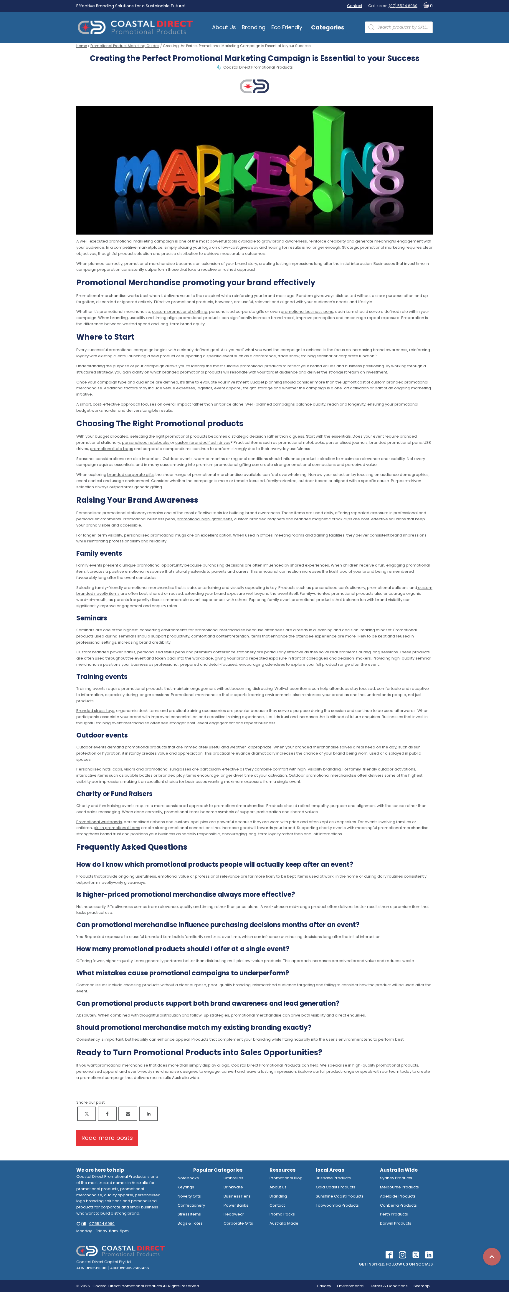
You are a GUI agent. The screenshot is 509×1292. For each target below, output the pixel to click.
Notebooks (188, 1178)
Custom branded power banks (105, 652)
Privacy (324, 1286)
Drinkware (233, 1187)
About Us (224, 27)
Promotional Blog (286, 1178)
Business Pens (237, 1196)
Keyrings (186, 1187)
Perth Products (394, 1214)
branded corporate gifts (130, 474)
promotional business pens (307, 311)
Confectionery (191, 1205)
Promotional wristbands (99, 822)
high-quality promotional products (385, 1065)
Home (81, 45)
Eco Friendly (286, 27)
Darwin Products (395, 1223)
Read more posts (107, 1138)
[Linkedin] (148, 1114)
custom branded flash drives (202, 442)
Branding (253, 27)
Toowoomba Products (337, 1205)
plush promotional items (117, 828)
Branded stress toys (95, 710)
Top (492, 1257)
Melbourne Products (399, 1187)
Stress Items (189, 1214)
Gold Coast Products (335, 1187)
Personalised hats (93, 769)
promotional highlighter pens (204, 519)
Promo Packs (282, 1214)
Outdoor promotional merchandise (322, 775)
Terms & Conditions (389, 1286)
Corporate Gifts (238, 1223)
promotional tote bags (111, 448)
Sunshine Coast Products (339, 1196)
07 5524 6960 (102, 1223)
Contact (354, 6)
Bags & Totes (190, 1223)
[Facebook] (107, 1114)
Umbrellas (233, 1178)
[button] (426, 6)
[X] (86, 1114)
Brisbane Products (333, 1178)
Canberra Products (398, 1205)
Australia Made (284, 1223)
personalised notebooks (146, 442)
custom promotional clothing (179, 311)
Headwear (234, 1214)
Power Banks (236, 1205)
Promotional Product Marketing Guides (124, 45)
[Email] (127, 1114)
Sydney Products (396, 1178)
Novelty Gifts (189, 1196)
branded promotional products (192, 372)
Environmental (350, 1286)
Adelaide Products (398, 1196)
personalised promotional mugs (155, 535)
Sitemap (422, 1286)
